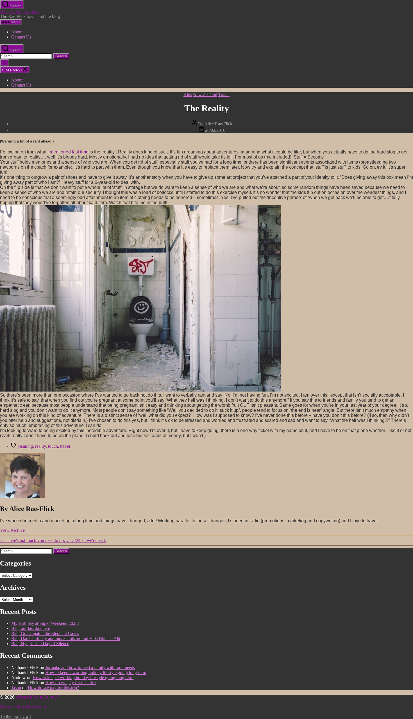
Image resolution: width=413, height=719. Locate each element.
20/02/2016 (215, 130)
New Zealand (205, 94)
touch (53, 446)
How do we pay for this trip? (70, 682)
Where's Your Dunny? (19, 11)
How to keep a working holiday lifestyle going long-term (95, 672)
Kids (187, 94)
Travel (224, 94)
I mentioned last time (67, 152)
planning (25, 446)
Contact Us (21, 37)
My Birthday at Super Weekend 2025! (45, 623)
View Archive (15, 530)
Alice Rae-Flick (218, 123)
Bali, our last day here (30, 628)
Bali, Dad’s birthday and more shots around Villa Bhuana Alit (65, 638)
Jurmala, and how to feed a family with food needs (90, 667)
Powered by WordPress (23, 706)
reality (40, 446)
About (16, 32)
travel (65, 446)
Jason (16, 687)
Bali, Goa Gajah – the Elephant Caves (45, 633)
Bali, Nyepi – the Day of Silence (40, 643)
